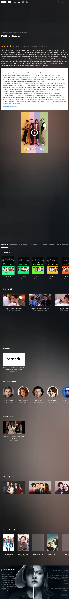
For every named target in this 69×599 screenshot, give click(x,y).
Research (66, 580)
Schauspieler (34, 245)
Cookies (65, 575)
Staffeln (4, 245)
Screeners (65, 578)
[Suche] (66, 2)
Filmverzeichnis (64, 569)
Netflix (16, 32)
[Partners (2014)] (52, 542)
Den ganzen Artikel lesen (10, 106)
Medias (59, 578)
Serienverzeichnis (54, 569)
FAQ (62, 570)
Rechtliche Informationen (56, 575)
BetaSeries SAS (53, 578)
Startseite (4, 32)
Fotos (51, 245)
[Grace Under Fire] (38, 542)
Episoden (13, 245)
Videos (44, 245)
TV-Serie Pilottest (54, 582)
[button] (14, 362)
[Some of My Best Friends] (23, 542)
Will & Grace (23, 32)
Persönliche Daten (63, 577)
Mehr (11, 416)
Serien (10, 32)
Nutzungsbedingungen (52, 577)
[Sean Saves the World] (8, 542)
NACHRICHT (23, 245)
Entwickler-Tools (56, 570)
